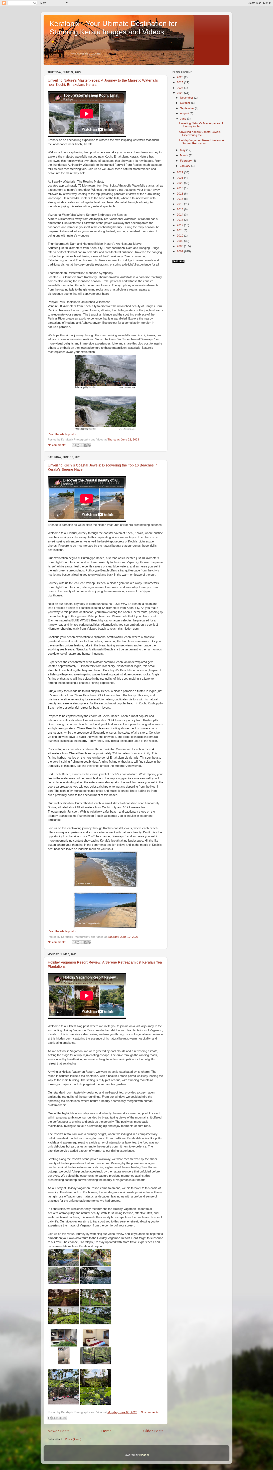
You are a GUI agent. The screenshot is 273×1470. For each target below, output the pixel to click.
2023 (180, 93)
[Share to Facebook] (86, 445)
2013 (180, 219)
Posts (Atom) (73, 1439)
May (183, 150)
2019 (180, 188)
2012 (180, 225)
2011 (180, 230)
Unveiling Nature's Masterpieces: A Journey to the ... (201, 125)
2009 (180, 241)
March (184, 155)
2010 (180, 235)
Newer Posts (59, 1431)
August (185, 113)
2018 (180, 193)
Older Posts (153, 1431)
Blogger (144, 1454)
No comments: (57, 444)
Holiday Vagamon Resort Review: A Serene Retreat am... (201, 142)
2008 (180, 246)
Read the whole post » (62, 434)
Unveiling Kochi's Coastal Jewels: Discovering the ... (200, 133)
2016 (180, 204)
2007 (180, 251)
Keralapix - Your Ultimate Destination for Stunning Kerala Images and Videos (113, 27)
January (185, 165)
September (187, 108)
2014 (180, 214)
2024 (180, 87)
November (187, 97)
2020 (180, 183)
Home (106, 1431)
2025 (180, 82)
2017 (180, 198)
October (185, 102)
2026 (180, 77)
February (186, 160)
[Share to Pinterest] (89, 445)
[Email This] (74, 445)
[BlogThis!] (78, 445)
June (183, 118)
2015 (180, 209)
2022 (180, 172)
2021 (180, 177)
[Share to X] (82, 445)
